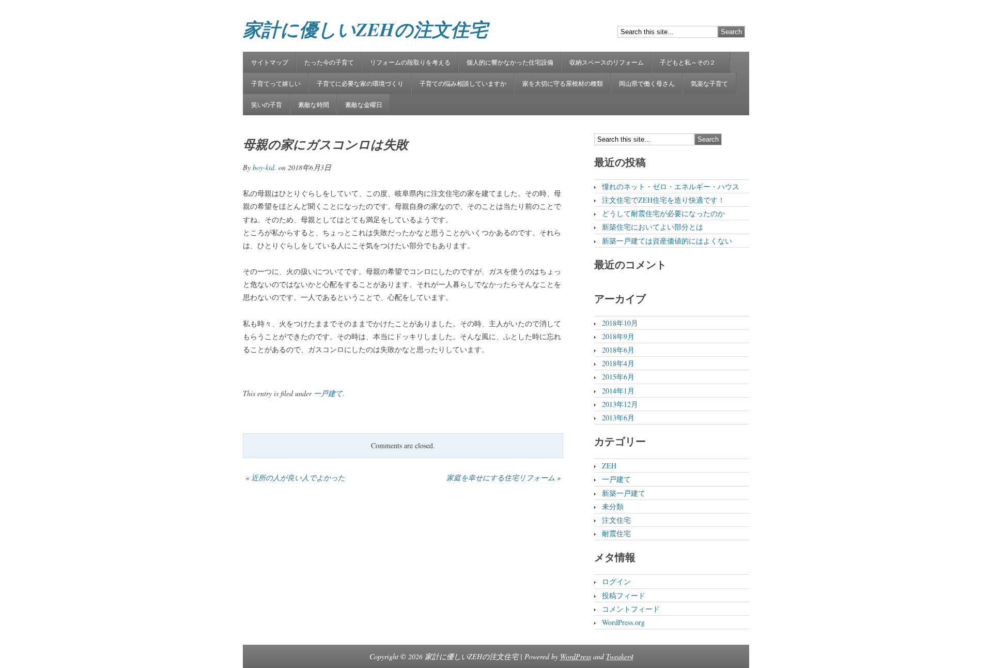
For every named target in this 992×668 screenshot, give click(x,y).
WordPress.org (623, 622)
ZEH (609, 465)
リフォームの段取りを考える (410, 62)
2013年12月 (620, 404)
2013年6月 (618, 417)
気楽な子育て (709, 83)
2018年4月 (618, 363)
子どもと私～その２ (691, 62)
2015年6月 (618, 377)
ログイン (616, 581)
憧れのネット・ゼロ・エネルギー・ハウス (670, 186)
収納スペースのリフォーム (606, 62)
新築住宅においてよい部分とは (652, 227)
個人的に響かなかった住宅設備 (510, 62)
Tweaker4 (619, 656)
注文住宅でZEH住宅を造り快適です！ (663, 200)
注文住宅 (616, 520)
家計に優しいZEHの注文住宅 (365, 29)
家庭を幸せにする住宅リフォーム (500, 477)
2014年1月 (618, 391)
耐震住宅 (616, 533)
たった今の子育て (329, 62)
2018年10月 (620, 323)
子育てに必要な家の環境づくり (360, 83)
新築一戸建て (623, 493)
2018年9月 (618, 336)
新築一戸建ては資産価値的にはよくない (667, 241)
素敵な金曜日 (363, 104)
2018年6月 (618, 350)
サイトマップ (269, 62)
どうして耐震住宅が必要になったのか (663, 213)
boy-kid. (264, 167)
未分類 (613, 506)
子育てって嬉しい (276, 83)
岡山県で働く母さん (647, 83)
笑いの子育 (266, 104)
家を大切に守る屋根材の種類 (562, 83)
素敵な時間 (313, 104)
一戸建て (328, 393)
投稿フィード (623, 595)
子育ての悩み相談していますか (463, 83)
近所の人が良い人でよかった (298, 477)
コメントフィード (631, 609)
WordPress (575, 656)
